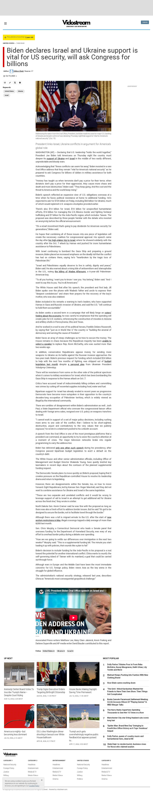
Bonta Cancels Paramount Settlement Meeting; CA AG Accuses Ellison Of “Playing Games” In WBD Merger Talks (127, 702)
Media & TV (32, 772)
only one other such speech (70, 448)
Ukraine (60, 651)
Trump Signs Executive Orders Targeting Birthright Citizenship (51, 690)
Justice (6, 772)
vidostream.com (62, 789)
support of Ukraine (56, 158)
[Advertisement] (76, 7)
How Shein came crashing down (121, 683)
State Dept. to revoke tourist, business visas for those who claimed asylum (126, 745)
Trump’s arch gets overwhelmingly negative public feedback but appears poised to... (83, 736)
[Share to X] (15, 82)
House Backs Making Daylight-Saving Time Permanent (83, 690)
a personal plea (76, 364)
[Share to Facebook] (20, 82)
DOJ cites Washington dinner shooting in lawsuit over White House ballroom (50, 734)
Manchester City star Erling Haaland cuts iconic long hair (128, 719)
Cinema (55, 779)
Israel (72, 158)
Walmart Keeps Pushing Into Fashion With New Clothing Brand (127, 676)
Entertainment (33, 768)
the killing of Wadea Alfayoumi (70, 271)
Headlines (31, 765)
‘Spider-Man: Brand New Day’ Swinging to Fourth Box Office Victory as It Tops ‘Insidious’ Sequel (127, 728)
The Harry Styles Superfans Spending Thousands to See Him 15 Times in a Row (125, 711)
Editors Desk (19, 71)
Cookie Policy (34, 786)
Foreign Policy (8, 768)
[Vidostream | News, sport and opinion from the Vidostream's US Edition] (18, 754)
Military (6, 775)
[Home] (76, 24)
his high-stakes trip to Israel (61, 240)
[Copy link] (10, 82)
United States (48, 651)
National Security (9, 765)
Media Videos (33, 775)
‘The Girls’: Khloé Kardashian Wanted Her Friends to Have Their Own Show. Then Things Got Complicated (127, 691)
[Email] (5, 82)
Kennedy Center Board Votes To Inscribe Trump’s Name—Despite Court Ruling (19, 692)
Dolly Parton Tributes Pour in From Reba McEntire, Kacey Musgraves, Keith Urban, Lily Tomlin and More (127, 667)
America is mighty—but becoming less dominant (15, 733)
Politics (80, 779)
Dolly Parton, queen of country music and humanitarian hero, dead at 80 (125, 737)
